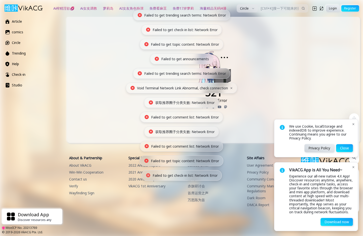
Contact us (78, 179)
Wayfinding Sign (81, 193)
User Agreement (260, 165)
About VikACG (80, 165)
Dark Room (256, 198)
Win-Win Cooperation (86, 172)
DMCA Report (258, 204)
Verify (73, 186)
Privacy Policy (258, 172)
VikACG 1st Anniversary (146, 186)
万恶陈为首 (196, 199)
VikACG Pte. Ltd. (32, 232)
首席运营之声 (198, 193)
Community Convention (266, 179)
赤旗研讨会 (196, 186)
